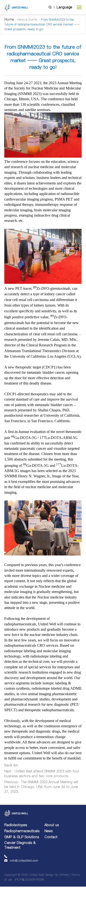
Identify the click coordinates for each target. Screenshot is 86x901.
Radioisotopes (15, 825)
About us (51, 825)
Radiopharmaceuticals (21, 831)
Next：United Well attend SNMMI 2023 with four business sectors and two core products (41, 773)
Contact (50, 837)
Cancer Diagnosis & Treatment (20, 845)
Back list (11, 765)
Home (9, 19)
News (48, 831)
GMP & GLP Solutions (21, 837)
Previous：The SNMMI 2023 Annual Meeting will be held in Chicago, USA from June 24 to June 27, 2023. (41, 787)
